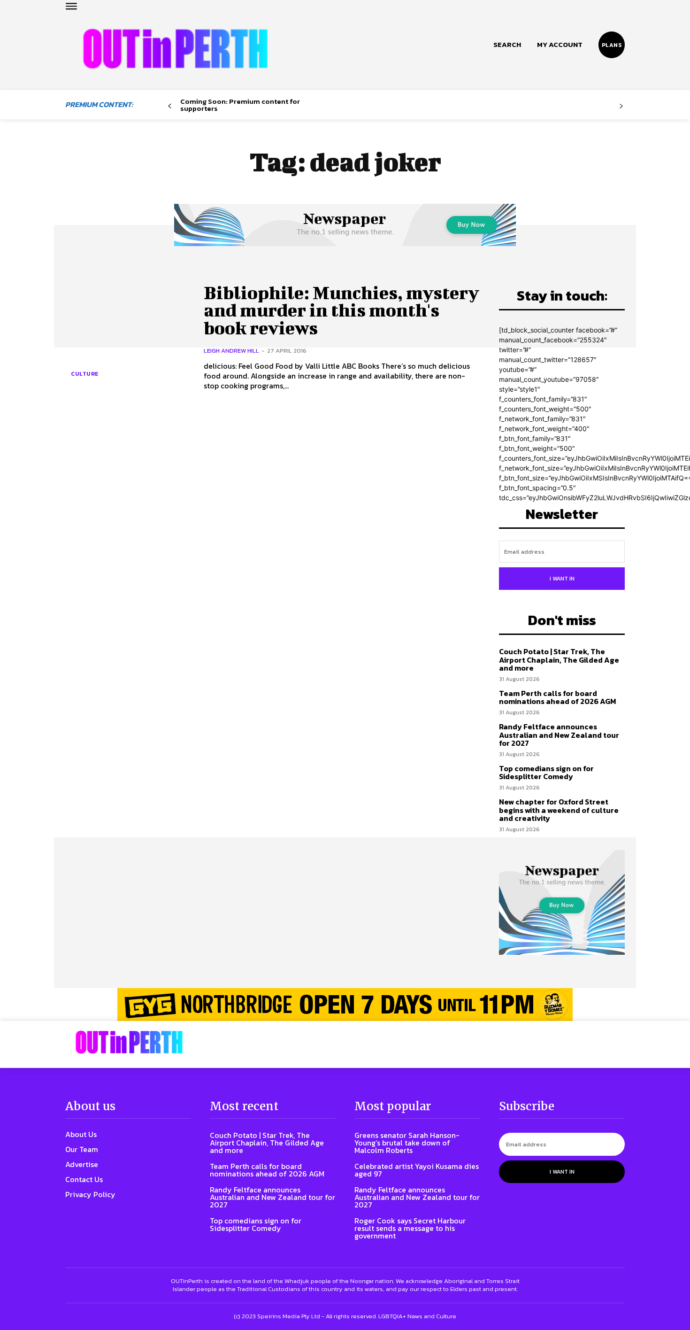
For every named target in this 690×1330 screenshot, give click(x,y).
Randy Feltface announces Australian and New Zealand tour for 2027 (559, 735)
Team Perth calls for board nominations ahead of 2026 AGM (557, 697)
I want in (562, 578)
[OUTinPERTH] (175, 48)
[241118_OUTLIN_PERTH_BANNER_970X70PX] (345, 1004)
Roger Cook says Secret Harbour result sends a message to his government (410, 1228)
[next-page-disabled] (621, 106)
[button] (507, 44)
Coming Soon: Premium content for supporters (240, 105)
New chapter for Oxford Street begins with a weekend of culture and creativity (559, 810)
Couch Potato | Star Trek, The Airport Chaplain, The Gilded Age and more (559, 659)
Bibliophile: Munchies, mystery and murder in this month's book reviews (341, 310)
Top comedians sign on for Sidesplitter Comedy (546, 772)
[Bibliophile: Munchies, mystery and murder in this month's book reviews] (127, 337)
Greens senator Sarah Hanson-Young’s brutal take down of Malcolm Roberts (407, 1142)
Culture (85, 374)
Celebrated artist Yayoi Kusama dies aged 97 (416, 1169)
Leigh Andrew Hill (231, 350)
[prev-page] (170, 106)
